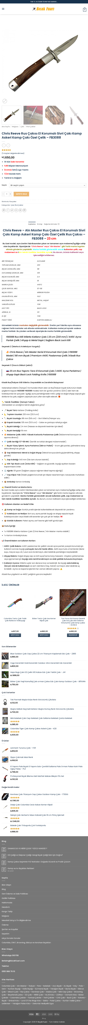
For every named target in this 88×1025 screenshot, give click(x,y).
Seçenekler (73, 635)
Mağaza (15, 127)
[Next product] (4, 145)
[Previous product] (8, 145)
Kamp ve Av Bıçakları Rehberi (21, 868)
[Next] (82, 61)
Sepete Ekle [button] (15, 635)
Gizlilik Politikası (8, 898)
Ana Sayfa (6, 127)
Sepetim (5, 933)
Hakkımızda (7, 902)
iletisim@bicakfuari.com (13, 960)
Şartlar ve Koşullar (10, 929)
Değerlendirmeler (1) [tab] (52, 224)
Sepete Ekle (21, 194)
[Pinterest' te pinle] (20, 210)
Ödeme (5, 925)
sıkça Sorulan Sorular (11, 938)
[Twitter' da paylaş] (12, 210)
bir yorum (11, 871)
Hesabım (6, 907)
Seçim (4, 185)
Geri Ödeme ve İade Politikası (15, 893)
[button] (3, 9)
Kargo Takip (7, 911)
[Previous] (6, 61)
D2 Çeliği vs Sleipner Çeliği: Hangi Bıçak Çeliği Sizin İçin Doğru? (35, 855)
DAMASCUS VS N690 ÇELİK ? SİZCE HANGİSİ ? (27, 848)
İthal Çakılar (30, 127)
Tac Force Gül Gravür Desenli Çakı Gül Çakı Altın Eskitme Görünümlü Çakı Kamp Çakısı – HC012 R (73, 621)
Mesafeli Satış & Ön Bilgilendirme (16, 920)
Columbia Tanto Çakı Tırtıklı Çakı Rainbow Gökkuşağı (15, 619)
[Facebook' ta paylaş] (8, 210)
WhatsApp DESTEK (10, 955)
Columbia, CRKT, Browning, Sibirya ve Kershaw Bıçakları (26, 942)
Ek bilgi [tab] (39, 224)
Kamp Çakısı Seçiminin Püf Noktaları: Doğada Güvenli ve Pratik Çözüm (39, 862)
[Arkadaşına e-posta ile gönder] (16, 210)
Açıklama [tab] (32, 224)
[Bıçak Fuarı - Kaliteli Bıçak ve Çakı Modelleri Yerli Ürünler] (44, 9)
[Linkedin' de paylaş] (24, 210)
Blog (4, 889)
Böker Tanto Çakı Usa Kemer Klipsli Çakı (44, 619)
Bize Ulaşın (6, 885)
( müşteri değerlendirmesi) (13, 153)
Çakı (22, 127)
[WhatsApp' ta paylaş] (4, 210)
